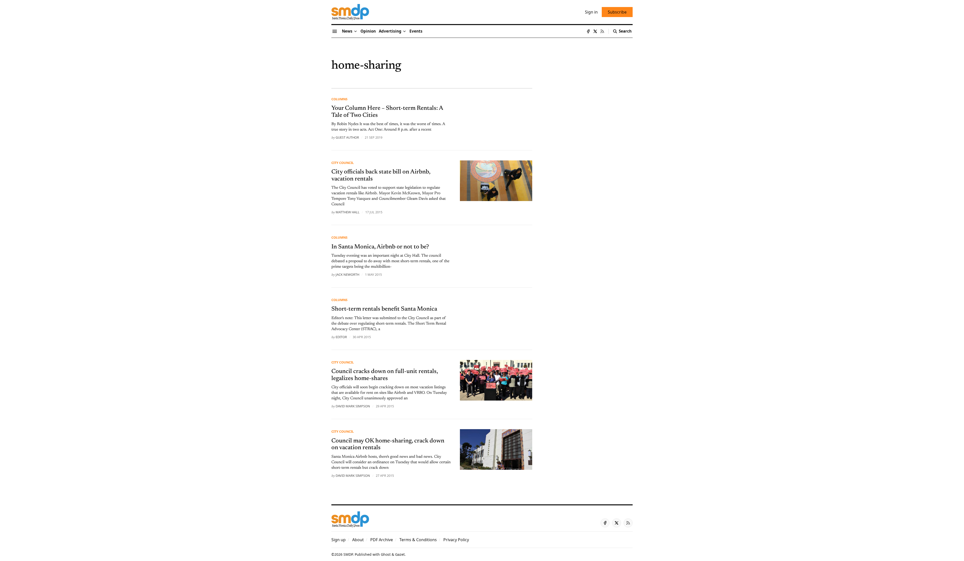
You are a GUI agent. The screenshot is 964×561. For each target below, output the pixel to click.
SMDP (348, 554)
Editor (341, 337)
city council (342, 162)
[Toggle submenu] (355, 31)
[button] (390, 31)
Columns (339, 99)
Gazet (400, 554)
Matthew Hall (347, 212)
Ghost (386, 554)
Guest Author (347, 137)
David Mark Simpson (353, 406)
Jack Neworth (347, 274)
